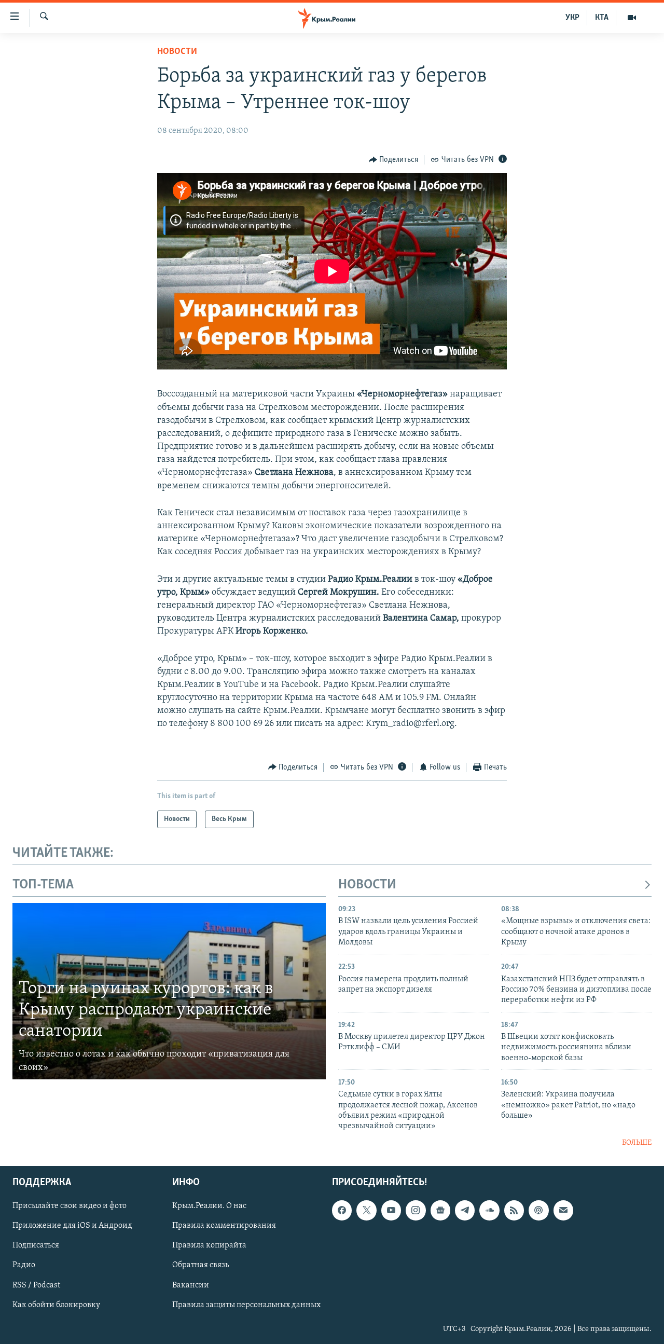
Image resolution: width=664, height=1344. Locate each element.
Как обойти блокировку (56, 1305)
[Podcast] (538, 1210)
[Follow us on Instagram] (415, 1210)
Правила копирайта (209, 1246)
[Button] (394, 160)
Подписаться (35, 1246)
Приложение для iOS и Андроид (72, 1226)
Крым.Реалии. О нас (209, 1206)
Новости (177, 52)
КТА (601, 17)
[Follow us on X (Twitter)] (366, 1210)
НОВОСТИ (367, 885)
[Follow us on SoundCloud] (489, 1210)
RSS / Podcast (36, 1285)
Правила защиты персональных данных (246, 1305)
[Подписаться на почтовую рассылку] (563, 1210)
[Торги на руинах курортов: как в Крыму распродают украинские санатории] (169, 991)
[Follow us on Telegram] (465, 1210)
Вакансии (190, 1285)
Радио (23, 1265)
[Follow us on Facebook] (342, 1210)
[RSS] (514, 1210)
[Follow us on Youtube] (391, 1210)
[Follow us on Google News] (440, 1210)
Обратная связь (200, 1265)
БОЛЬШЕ (637, 1143)
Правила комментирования (224, 1226)
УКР (572, 17)
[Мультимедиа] (631, 17)
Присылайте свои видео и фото (69, 1206)
